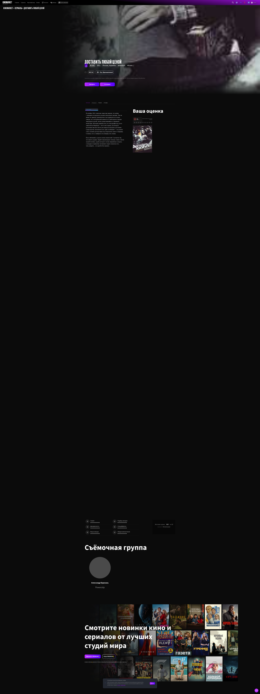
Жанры (54, 2)
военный (121, 65)
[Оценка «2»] (136, 122)
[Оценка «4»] (140, 122)
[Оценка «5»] (142, 122)
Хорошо (152, 683)
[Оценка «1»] (134, 122)
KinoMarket (8, 8)
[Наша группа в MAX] (236, 2)
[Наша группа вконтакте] (240, 2)
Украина (112, 65)
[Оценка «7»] (146, 122)
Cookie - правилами (121, 685)
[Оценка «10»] (151, 122)
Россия (105, 65)
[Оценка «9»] (149, 122)
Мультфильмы (31, 2)
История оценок (166, 526)
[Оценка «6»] (144, 122)
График (100, 102)
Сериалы (23, 2)
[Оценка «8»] (147, 122)
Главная (17, 2)
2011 (98, 65)
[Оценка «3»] (138, 122)
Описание (88, 109)
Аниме (38, 2)
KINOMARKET (7, 2)
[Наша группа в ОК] (244, 2)
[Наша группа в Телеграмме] (248, 2)
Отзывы (106, 102)
